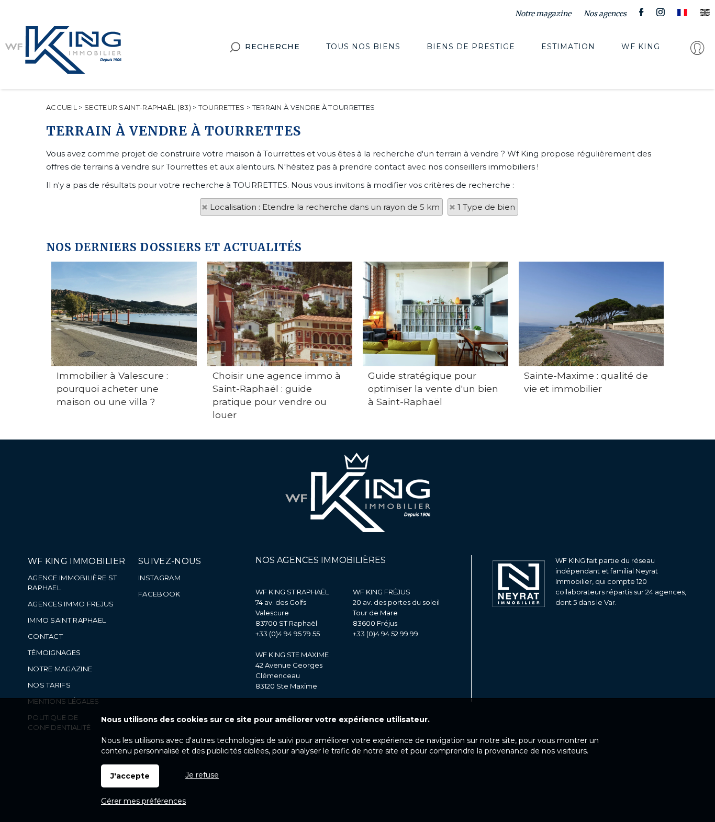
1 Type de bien (486, 207)
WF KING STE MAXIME (292, 654)
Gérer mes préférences (143, 801)
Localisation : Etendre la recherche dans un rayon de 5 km (325, 207)
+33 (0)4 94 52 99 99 (385, 633)
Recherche (272, 46)
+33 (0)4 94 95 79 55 (287, 633)
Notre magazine (543, 13)
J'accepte (130, 776)
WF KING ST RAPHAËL (292, 592)
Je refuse (202, 775)
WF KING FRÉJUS (381, 592)
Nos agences (605, 13)
